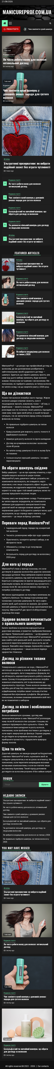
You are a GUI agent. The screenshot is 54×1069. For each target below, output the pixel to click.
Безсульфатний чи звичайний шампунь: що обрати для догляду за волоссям (27, 213)
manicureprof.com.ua (27, 12)
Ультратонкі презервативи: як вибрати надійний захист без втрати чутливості (26, 240)
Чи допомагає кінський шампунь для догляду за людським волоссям (29, 226)
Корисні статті (14, 180)
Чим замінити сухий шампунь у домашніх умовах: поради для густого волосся (26, 199)
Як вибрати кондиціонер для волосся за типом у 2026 (32, 353)
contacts (45, 1066)
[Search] (50, 23)
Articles (12, 235)
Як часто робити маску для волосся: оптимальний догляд (25, 185)
